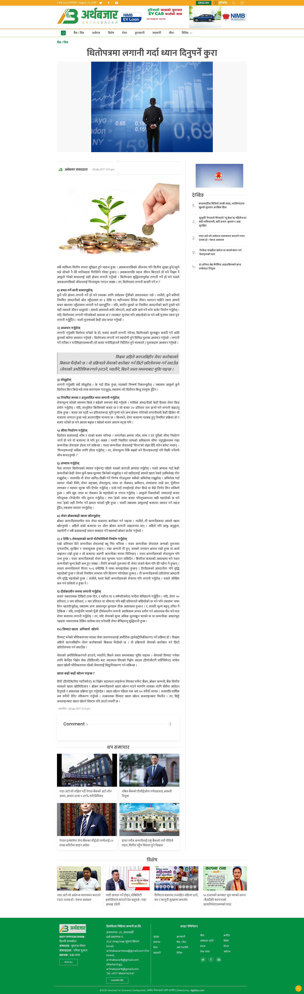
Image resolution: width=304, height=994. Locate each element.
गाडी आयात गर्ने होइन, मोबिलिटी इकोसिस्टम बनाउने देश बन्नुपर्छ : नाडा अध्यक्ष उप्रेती (126, 900)
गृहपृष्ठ (156, 937)
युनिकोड (222, 3)
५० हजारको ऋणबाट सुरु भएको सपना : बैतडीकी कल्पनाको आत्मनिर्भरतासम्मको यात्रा (224, 900)
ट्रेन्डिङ (198, 195)
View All (68, 962)
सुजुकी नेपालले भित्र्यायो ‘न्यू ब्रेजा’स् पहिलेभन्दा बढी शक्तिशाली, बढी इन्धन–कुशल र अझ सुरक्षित (222, 222)
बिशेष (111, 33)
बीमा (171, 33)
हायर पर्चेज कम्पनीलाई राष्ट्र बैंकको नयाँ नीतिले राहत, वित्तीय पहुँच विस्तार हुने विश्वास (147, 843)
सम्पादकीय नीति (117, 980)
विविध (185, 33)
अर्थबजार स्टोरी (207, 941)
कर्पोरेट (227, 935)
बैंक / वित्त (79, 33)
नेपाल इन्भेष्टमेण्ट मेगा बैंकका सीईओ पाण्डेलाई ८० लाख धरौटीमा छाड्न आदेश (86, 843)
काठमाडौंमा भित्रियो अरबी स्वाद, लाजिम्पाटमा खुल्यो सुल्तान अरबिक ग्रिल (221, 206)
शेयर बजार (205, 951)
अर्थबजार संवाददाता (76, 169)
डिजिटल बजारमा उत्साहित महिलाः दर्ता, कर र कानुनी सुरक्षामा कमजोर (176, 898)
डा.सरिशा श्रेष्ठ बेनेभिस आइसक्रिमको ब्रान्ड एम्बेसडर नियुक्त (220, 267)
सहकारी (156, 33)
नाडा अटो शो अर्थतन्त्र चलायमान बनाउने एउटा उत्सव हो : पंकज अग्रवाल (222, 238)
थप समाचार (118, 747)
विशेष (152, 860)
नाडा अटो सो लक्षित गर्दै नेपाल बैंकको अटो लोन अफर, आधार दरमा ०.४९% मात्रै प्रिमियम (85, 794)
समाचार (156, 942)
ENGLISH (203, 3)
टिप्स (155, 947)
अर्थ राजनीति (182, 947)
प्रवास (202, 946)
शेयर (124, 33)
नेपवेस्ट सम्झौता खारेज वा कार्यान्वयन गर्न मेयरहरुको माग (220, 252)
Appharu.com (197, 990)
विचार (226, 946)
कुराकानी (140, 33)
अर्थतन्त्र (96, 33)
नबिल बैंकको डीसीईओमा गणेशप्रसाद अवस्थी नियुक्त (147, 794)
